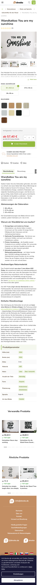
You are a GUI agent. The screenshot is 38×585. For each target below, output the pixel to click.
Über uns (19, 513)
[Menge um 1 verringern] (25, 137)
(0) (12, 28)
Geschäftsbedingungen (19, 528)
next (36, 425)
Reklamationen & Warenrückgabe (19, 533)
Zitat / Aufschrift (30, 371)
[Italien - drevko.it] (16, 554)
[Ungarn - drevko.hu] (31, 554)
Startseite (19, 511)
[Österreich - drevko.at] (11, 554)
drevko (32, 540)
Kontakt (19, 516)
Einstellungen (18, 574)
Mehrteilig (22, 376)
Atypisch (21, 382)
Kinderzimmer (23, 387)
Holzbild (21, 399)
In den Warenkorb (19, 144)
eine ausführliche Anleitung (10, 309)
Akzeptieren (18, 580)
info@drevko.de (22, 501)
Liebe (20, 371)
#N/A (20, 352)
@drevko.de (14, 540)
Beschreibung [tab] (8, 171)
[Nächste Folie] (35, 45)
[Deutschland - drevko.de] (6, 554)
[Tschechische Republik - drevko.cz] (21, 554)
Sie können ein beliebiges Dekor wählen (21, 280)
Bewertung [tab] (21, 171)
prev (2, 425)
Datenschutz (19, 530)
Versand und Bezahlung (19, 519)
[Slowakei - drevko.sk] (26, 554)
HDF (20, 366)
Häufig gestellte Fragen (19, 525)
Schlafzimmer (23, 390)
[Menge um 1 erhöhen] (33, 137)
